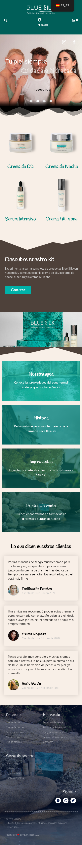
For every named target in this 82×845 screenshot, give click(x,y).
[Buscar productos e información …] (8, 20)
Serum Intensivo (20, 219)
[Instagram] (65, 800)
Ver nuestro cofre (26, 85)
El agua (64, 85)
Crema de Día (20, 167)
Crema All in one (61, 219)
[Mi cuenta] (39, 20)
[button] (74, 31)
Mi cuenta (43, 25)
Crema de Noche (61, 167)
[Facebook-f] (58, 800)
